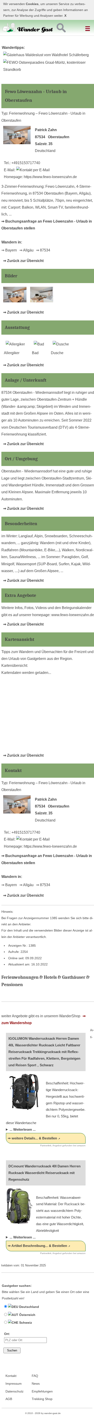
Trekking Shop (42, 1399)
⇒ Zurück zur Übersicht (23, 261)
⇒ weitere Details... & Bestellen (32, 1138)
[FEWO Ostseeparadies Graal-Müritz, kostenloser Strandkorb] (47, 70)
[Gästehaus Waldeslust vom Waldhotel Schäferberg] (46, 55)
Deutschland (28, 1307)
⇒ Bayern (9, 250)
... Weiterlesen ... (23, 1129)
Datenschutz (14, 1391)
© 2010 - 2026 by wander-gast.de (43, 1413)
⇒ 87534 (43, 250)
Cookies (32, 4)
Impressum (13, 1383)
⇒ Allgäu (26, 250)
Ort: (7, 1334)
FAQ (35, 1376)
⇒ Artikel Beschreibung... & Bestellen (37, 1246)
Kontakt (10, 1376)
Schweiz (25, 1322)
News (36, 1383)
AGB (8, 1399)
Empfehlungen (42, 1391)
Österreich (26, 1315)
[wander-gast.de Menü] (88, 27)
